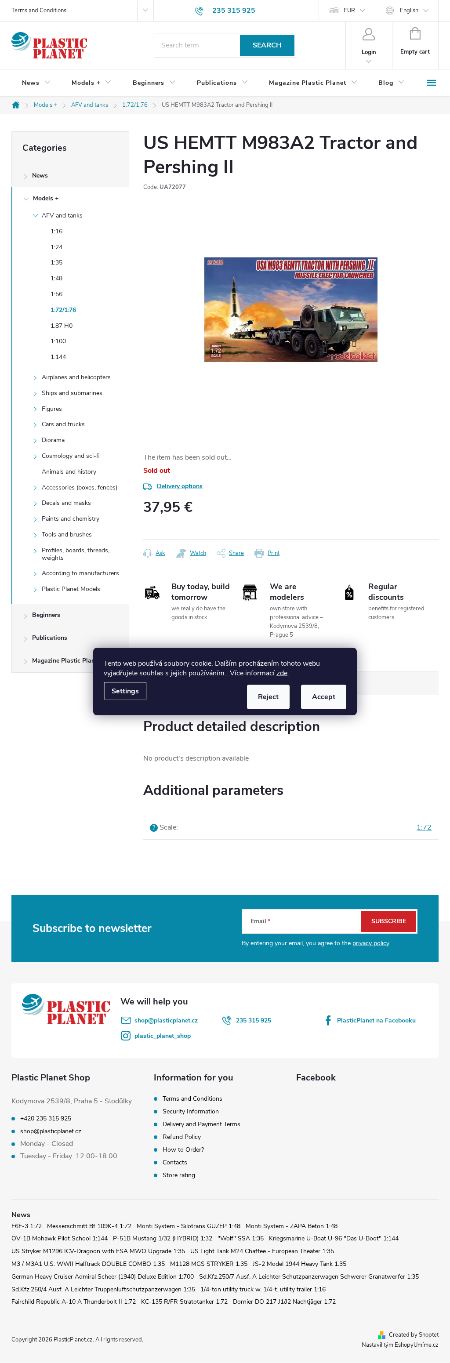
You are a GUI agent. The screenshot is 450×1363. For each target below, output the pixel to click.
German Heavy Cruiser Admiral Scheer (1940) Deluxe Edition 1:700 (102, 1276)
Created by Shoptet (414, 1335)
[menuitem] (36, 83)
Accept (323, 697)
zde (281, 673)
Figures (52, 409)
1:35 (56, 262)
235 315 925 (253, 1020)
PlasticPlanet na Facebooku (376, 1020)
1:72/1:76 (63, 310)
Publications (49, 638)
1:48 (56, 278)
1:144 (58, 357)
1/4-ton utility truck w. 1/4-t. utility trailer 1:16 (263, 1289)
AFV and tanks (62, 215)
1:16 (56, 231)
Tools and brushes (67, 534)
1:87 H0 (62, 326)
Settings (125, 691)
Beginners (46, 615)
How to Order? (183, 1150)
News (40, 175)
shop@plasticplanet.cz (166, 1020)
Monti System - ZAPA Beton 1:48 (292, 1226)
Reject (268, 697)
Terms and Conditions (38, 10)
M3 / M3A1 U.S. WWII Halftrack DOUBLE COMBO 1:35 (88, 1264)
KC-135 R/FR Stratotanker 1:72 (184, 1302)
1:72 (424, 827)
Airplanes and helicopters (76, 377)
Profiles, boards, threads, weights (75, 554)
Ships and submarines (72, 393)
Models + (45, 198)
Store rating (179, 1175)
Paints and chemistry (70, 519)
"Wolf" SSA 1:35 (241, 1238)
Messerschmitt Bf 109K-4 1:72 (89, 1226)
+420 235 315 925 (45, 1118)
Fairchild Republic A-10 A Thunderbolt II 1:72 (73, 1302)
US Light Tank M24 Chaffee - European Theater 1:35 (262, 1251)
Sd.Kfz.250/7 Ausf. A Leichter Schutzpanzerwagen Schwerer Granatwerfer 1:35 (309, 1276)
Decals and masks (66, 503)
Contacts (175, 1162)
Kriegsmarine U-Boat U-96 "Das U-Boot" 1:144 (334, 1238)
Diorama (53, 440)
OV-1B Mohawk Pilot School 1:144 (59, 1238)
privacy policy (370, 943)
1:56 (56, 294)
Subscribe (388, 921)
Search (267, 45)
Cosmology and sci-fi (71, 456)
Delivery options (180, 486)
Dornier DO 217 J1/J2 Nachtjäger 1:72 (284, 1302)
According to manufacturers (80, 573)
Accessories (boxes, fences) (79, 487)
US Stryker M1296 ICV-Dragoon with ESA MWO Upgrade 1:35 (98, 1251)
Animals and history (69, 472)
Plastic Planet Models (71, 589)
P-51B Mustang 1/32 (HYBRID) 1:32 (162, 1238)
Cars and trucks (63, 424)
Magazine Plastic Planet (66, 660)
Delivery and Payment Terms (201, 1124)
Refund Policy (182, 1137)
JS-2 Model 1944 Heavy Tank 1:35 (299, 1264)
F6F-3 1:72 (26, 1226)
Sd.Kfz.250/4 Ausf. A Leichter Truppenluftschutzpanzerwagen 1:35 (103, 1289)
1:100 (58, 341)
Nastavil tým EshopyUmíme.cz (400, 1345)
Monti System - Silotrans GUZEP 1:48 (188, 1226)
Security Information (191, 1111)
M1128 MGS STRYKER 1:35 (208, 1264)
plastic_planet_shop (162, 1036)
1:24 (56, 247)
